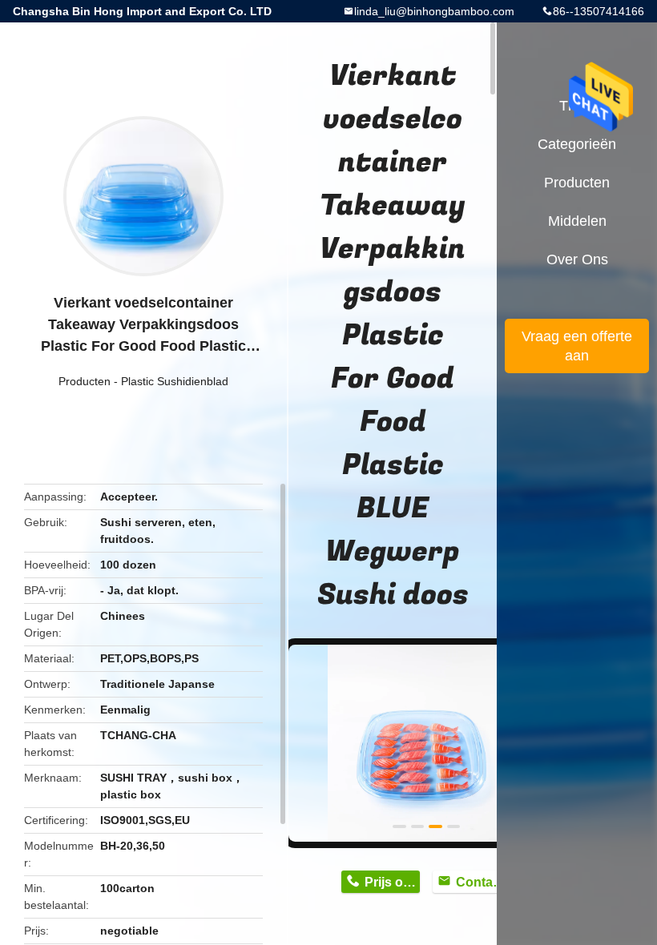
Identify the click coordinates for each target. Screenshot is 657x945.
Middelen (577, 221)
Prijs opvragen (392, 882)
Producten (84, 381)
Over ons (577, 259)
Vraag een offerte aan (577, 346)
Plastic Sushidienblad (174, 381)
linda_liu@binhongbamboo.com (434, 11)
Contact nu (483, 882)
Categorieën (577, 144)
